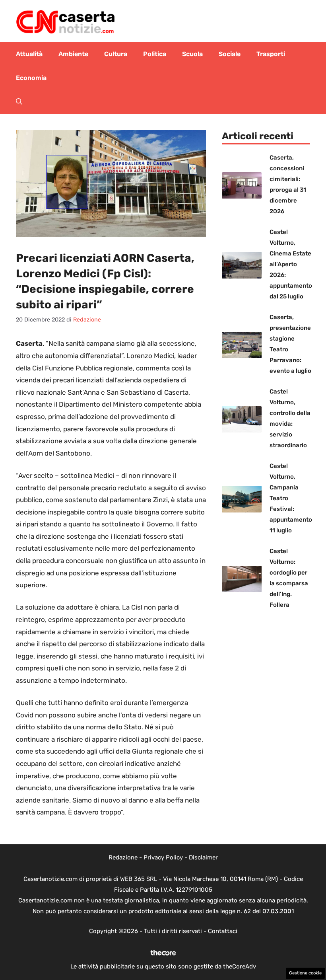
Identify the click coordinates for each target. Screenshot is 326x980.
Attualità (29, 54)
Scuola (192, 54)
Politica (154, 54)
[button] (19, 102)
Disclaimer (203, 857)
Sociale (230, 54)
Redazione (123, 857)
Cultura (115, 54)
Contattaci (222, 931)
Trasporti (270, 54)
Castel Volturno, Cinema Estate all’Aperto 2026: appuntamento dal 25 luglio (291, 264)
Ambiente (73, 54)
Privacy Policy (163, 857)
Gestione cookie (305, 973)
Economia (31, 78)
